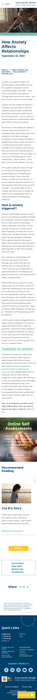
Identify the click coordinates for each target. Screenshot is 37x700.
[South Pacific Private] (25, 4)
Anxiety (5, 70)
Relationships (19, 72)
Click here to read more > (13, 531)
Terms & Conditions (12, 687)
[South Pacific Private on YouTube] (24, 670)
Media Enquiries (24, 647)
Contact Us (24, 695)
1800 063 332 (7, 636)
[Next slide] (34, 480)
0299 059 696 (7, 638)
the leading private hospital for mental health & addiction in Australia (16, 369)
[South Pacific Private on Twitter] (30, 670)
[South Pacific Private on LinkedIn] (12, 670)
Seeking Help (7, 74)
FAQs (21, 636)
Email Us (6, 641)
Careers (22, 652)
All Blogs (18, 548)
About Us (22, 634)
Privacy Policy (27, 687)
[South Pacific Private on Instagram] (18, 670)
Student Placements (26, 650)
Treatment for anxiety (17, 348)
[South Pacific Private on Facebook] (6, 670)
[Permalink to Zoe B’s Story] (16, 493)
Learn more (18, 455)
